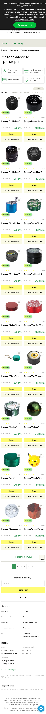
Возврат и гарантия (30, 622)
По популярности (37, 92)
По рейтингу (24, 92)
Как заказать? (6, 617)
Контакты (4, 622)
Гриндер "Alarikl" (8, 478)
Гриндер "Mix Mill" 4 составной (14, 223)
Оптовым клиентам (8, 628)
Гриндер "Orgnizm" (9, 427)
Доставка (26, 617)
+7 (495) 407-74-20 (14, 30)
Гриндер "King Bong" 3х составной (15, 274)
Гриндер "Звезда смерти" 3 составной (17, 529)
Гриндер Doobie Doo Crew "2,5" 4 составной (20, 172)
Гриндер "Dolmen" (31, 427)
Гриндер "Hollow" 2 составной (14, 325)
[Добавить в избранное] (19, 98)
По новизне (14, 92)
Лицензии (26, 628)
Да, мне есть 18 (25, 25)
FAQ (2, 634)
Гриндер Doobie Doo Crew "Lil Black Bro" (18, 121)
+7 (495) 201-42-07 (14, 32)
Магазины (4, 611)
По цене (4, 92)
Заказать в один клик (11, 139)
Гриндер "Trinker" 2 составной (14, 376)
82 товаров (38, 89)
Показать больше (23, 556)
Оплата (25, 611)
